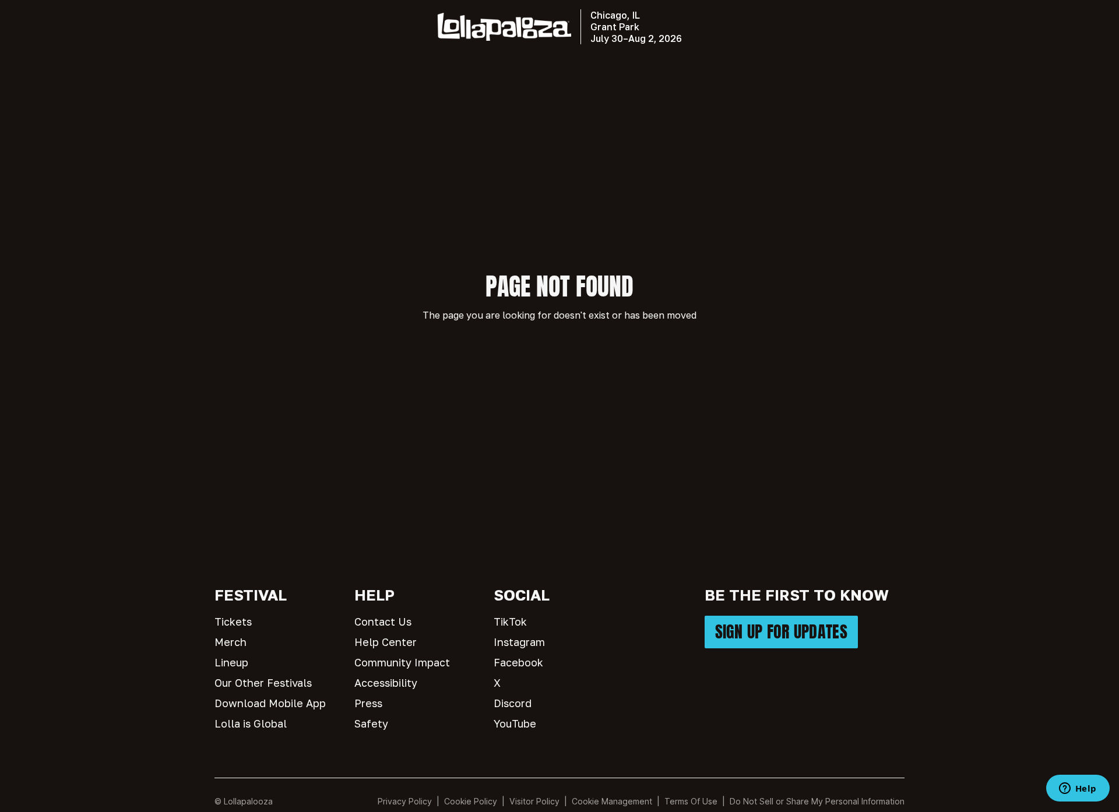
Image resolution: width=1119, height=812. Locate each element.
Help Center (385, 642)
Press (368, 703)
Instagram (519, 642)
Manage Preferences (612, 801)
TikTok (510, 621)
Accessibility (385, 682)
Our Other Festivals (263, 682)
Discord (513, 703)
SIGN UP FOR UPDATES (781, 632)
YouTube (515, 723)
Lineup (231, 662)
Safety (371, 723)
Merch (230, 642)
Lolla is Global (250, 723)
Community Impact (402, 662)
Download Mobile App (270, 703)
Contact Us (382, 621)
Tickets (233, 621)
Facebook (518, 662)
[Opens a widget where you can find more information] (1078, 789)
